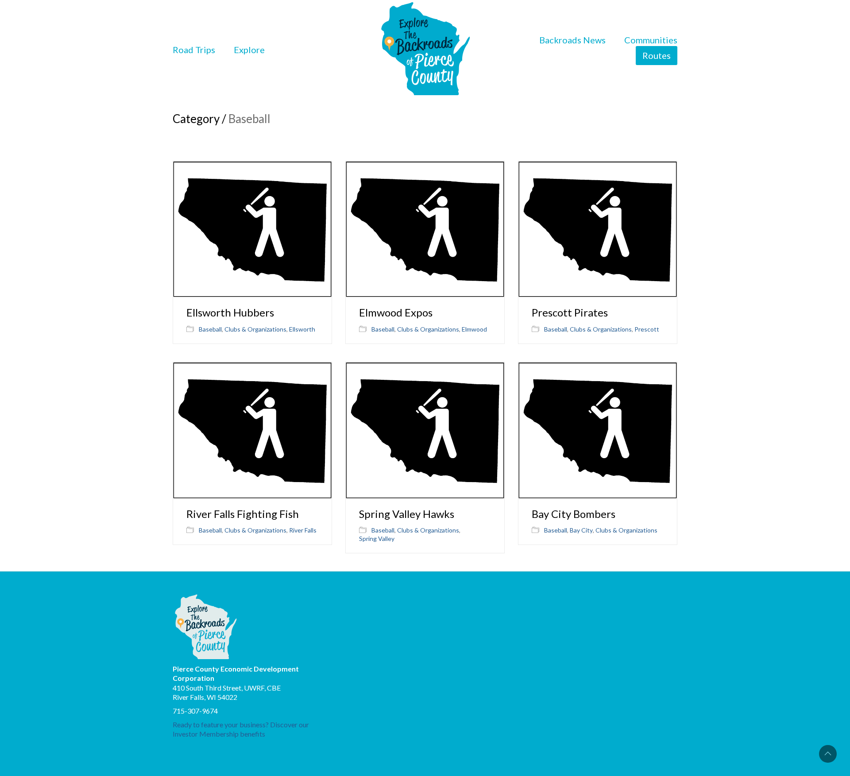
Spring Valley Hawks (406, 514)
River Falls (303, 530)
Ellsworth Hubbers (230, 312)
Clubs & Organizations (255, 329)
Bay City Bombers (573, 514)
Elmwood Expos (396, 312)
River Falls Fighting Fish (242, 514)
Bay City (581, 530)
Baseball (210, 329)
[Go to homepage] (425, 49)
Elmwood (474, 329)
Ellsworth (302, 329)
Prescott (646, 329)
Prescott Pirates (570, 312)
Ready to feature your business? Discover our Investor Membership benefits (241, 729)
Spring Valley (376, 538)
